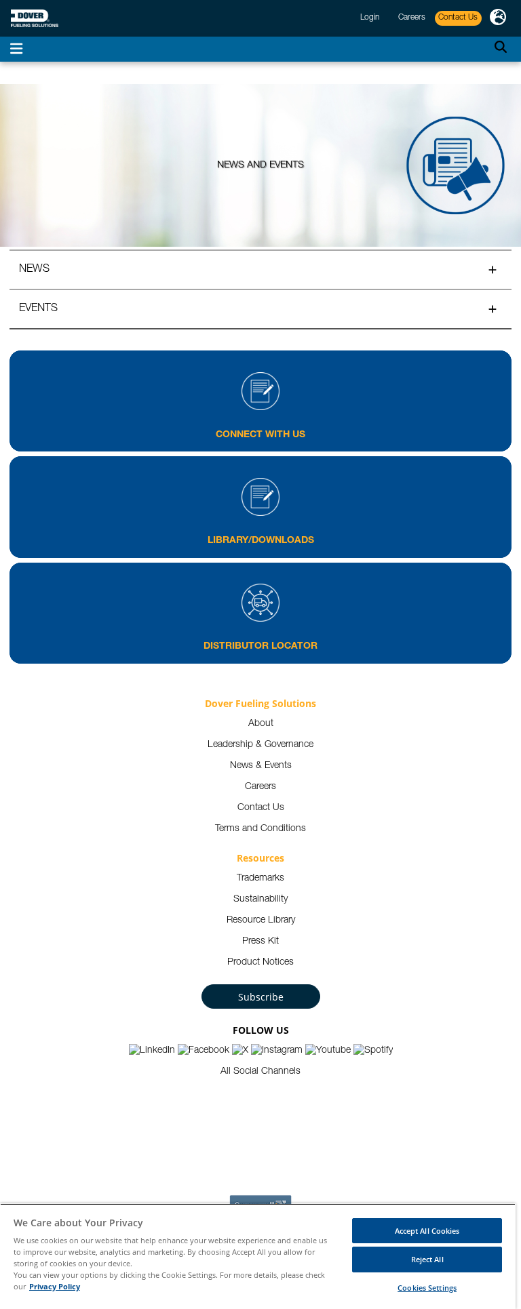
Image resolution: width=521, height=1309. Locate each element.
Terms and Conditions (260, 829)
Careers (260, 787)
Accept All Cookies (427, 1231)
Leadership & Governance (260, 745)
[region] (258, 1256)
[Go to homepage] (34, 18)
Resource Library (261, 920)
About (260, 724)
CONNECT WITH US (260, 435)
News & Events (261, 766)
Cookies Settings (427, 1288)
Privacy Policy (54, 1286)
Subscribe (261, 996)
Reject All (427, 1259)
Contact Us (260, 808)
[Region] (498, 18)
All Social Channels (260, 1071)
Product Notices (260, 962)
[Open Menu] (16, 49)
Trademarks (260, 878)
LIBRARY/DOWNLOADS (261, 541)
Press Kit (260, 941)
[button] (260, 269)
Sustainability (260, 899)
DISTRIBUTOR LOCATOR (260, 646)
